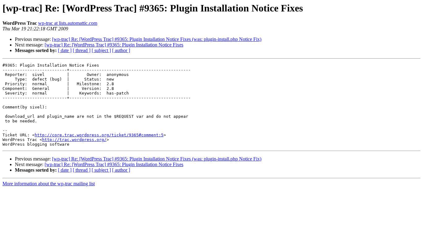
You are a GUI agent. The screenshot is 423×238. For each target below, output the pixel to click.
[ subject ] (101, 50)
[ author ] (121, 50)
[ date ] (65, 50)
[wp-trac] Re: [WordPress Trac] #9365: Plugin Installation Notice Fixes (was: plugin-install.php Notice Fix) (156, 39)
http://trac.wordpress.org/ (74, 139)
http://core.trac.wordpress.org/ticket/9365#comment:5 (99, 135)
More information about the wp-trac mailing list (48, 183)
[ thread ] (81, 50)
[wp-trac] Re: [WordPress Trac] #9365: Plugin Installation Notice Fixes (114, 44)
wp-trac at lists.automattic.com (67, 23)
